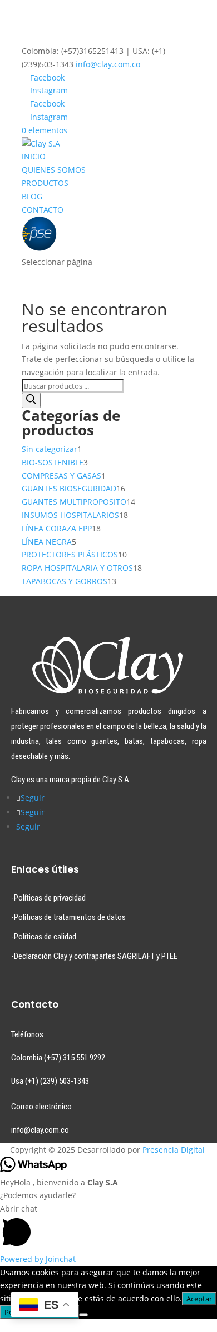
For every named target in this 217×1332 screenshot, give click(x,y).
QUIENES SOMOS (54, 169)
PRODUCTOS (45, 183)
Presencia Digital (173, 1149)
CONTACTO (42, 209)
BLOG (32, 196)
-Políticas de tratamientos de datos (68, 917)
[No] (83, 1314)
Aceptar (199, 1299)
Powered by (38, 1259)
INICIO (34, 156)
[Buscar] (31, 400)
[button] (108, 1227)
